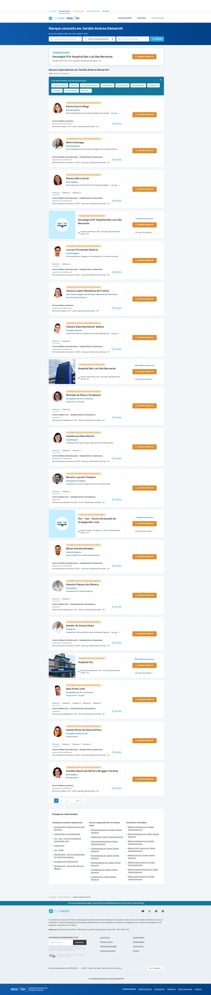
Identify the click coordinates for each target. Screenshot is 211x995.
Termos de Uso (138, 946)
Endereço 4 (87, 703)
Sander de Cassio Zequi (80, 625)
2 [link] (61, 801)
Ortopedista (153, 85)
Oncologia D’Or (159, 989)
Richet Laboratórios (185, 989)
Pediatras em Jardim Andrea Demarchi (107, 837)
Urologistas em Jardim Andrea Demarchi (103, 878)
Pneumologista (71, 91)
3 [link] (66, 801)
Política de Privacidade (108, 946)
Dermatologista (138, 85)
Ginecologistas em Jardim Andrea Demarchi (105, 857)
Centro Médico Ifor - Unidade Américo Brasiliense (73, 415)
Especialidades (125, 18)
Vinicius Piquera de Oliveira (82, 584)
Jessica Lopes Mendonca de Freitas (87, 290)
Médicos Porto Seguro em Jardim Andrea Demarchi (141, 849)
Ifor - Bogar (59, 850)
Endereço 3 (77, 193)
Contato (136, 951)
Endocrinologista (60, 85)
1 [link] (56, 801)
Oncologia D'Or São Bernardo (66, 862)
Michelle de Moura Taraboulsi (83, 395)
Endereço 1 (56, 193)
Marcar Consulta (64, 897)
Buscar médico (64, 11)
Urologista (57, 91)
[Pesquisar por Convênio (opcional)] (146, 39)
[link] (83, 800)
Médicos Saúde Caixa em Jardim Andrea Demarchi (141, 863)
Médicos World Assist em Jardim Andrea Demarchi (141, 878)
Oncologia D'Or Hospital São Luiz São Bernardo (82, 56)
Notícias (105, 11)
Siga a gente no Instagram (149, 911)
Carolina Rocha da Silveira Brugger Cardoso (92, 770)
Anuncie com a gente (107, 951)
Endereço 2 (66, 193)
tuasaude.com (157, 18)
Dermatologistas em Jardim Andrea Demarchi (106, 864)
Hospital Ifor (56, 417)
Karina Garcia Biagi (77, 106)
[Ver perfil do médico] (57, 107)
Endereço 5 (97, 703)
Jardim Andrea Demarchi (81, 897)
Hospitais (141, 18)
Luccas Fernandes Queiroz (82, 249)
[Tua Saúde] (59, 911)
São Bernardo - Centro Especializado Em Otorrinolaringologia (69, 856)
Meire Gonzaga (75, 142)
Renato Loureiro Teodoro (81, 477)
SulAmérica (171, 989)
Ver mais (84, 91)
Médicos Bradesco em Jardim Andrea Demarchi (143, 835)
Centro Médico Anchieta (62, 121)
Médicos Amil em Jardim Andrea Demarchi (141, 856)
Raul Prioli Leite (75, 688)
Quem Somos (105, 938)
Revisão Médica (138, 942)
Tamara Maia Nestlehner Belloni (85, 326)
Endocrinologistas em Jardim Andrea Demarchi (106, 831)
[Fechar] (161, 80)
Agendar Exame (78, 11)
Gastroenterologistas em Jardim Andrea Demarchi (104, 842)
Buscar (158, 39)
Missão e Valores (139, 938)
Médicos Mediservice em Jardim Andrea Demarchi (141, 842)
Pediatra (74, 85)
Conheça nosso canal (143, 911)
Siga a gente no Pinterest (163, 911)
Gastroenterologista (89, 85)
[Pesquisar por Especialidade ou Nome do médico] (78, 39)
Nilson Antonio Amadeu (80, 548)
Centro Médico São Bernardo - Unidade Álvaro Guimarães (77, 157)
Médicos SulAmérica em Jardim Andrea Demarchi (141, 828)
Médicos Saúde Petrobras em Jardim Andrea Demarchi (143, 871)
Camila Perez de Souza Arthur (84, 729)
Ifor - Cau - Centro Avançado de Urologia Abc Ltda (67, 840)
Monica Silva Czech (77, 178)
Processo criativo (106, 942)
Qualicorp (198, 989)
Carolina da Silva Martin (80, 436)
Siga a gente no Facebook (156, 911)
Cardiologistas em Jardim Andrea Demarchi (105, 850)
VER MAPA (118, 124)
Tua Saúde (52, 11)
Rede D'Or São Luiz (145, 989)
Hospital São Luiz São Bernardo (62, 124)
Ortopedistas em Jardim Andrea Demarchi (104, 871)
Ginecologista (122, 85)
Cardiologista (107, 85)
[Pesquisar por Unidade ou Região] (112, 39)
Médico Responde (93, 11)
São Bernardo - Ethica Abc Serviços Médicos (69, 867)
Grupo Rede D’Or (117, 979)
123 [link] (77, 801)
